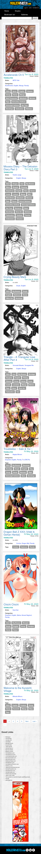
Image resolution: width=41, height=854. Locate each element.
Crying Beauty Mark (15, 277)
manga (22, 95)
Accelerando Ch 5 (14, 74)
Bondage (32, 374)
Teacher (27, 215)
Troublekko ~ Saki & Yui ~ (18, 449)
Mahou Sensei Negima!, (24, 615)
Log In (25, 8)
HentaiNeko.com (10, 753)
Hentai (15, 95)
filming (25, 378)
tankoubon (19, 109)
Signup (35, 845)
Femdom (23, 705)
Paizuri (15, 630)
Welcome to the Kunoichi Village (18, 689)
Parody (26, 85)
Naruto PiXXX (9, 749)
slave (23, 476)
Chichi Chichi (11, 604)
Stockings (9, 109)
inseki (8, 385)
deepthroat (10, 191)
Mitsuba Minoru (17, 696)
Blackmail (26, 465)
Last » (35, 721)
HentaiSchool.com (10, 754)
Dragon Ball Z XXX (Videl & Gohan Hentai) (19, 533)
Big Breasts (30, 184)
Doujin (25, 291)
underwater (10, 219)
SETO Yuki (16, 80)
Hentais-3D (8, 740)
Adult (8, 91)
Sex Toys (24, 105)
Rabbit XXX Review (10, 774)
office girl (9, 298)
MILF (29, 194)
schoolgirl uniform (12, 105)
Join (30, 8)
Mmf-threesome (11, 98)
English (21, 91)
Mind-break (10, 198)
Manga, (21, 85)
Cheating (24, 187)
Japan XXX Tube (10, 775)
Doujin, (18, 286)
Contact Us (36, 8)
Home (6, 11)
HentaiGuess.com (10, 770)
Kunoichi (16, 709)
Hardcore (17, 295)
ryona (14, 201)
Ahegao (15, 184)
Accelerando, (9, 85)
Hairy (26, 191)
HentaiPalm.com (9, 762)
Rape (8, 102)
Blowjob (15, 187)
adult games (8, 780)
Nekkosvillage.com (10, 761)
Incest (8, 194)
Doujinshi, (8, 460)
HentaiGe (8, 741)
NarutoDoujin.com (10, 759)
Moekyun (7, 737)
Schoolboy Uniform (18, 102)
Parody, (19, 460)
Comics (15, 547)
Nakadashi (23, 98)
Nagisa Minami (17, 454)
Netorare (32, 98)
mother (31, 385)
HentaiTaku (8, 738)
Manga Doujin (9, 743)
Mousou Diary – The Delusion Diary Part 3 (20, 167)
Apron (14, 91)
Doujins (17, 11)
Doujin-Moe (8, 745)
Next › (27, 721)
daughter (9, 378)
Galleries (24, 14)
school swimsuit (25, 201)
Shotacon (18, 208)
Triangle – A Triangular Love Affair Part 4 (19, 358)
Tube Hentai (8, 746)
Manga (24, 178)
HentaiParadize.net (10, 769)
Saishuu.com (9, 766)
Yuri (18, 392)
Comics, (19, 543)
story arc (19, 212)
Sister (26, 208)
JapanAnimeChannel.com (12, 767)
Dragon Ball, (26, 543)
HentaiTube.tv (9, 748)
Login (28, 845)
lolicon (15, 194)
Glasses (30, 91)
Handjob (31, 626)
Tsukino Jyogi (17, 175)
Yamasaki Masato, (19, 365)
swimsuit (28, 212)
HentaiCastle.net (10, 772)
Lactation (16, 385)
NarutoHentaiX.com (10, 757)
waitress (29, 109)
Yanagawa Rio (29, 365)
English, (16, 85)
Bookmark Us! (9, 14)
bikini (8, 187)
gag (31, 469)
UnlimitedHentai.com (11, 756)
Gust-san (16, 610)
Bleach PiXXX (9, 751)
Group (8, 95)
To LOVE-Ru (26, 460)
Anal (21, 184)
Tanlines (19, 215)
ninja (31, 709)
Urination (20, 219)
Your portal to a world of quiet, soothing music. (17, 777)
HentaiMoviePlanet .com (12, 764)
